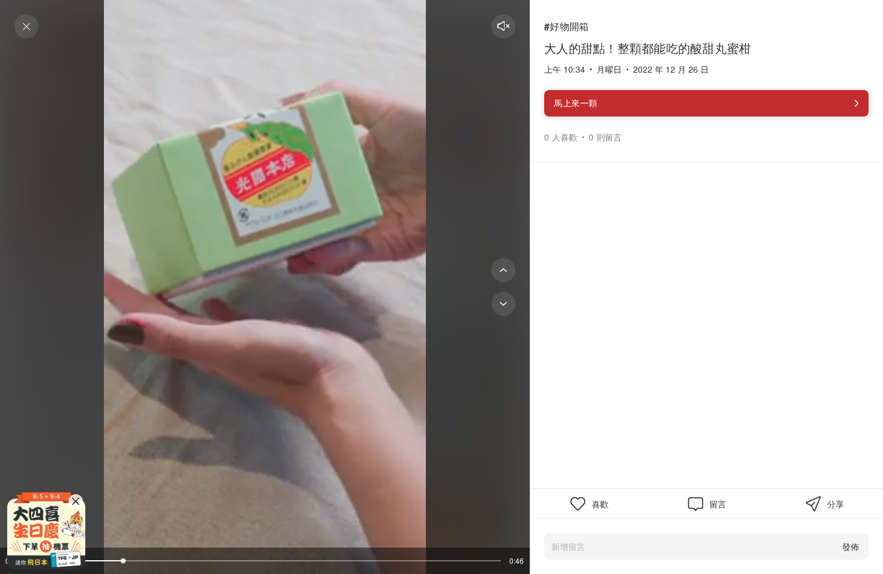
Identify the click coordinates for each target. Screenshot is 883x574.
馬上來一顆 (576, 103)
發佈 (850, 546)
